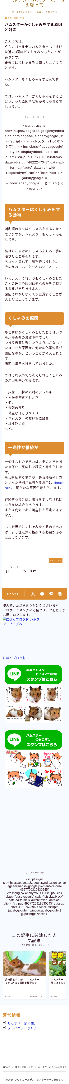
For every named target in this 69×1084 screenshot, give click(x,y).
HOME (6, 1067)
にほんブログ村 (14, 658)
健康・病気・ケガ (15, 18)
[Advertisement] (34, 830)
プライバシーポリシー (23, 1028)
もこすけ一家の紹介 (22, 1023)
